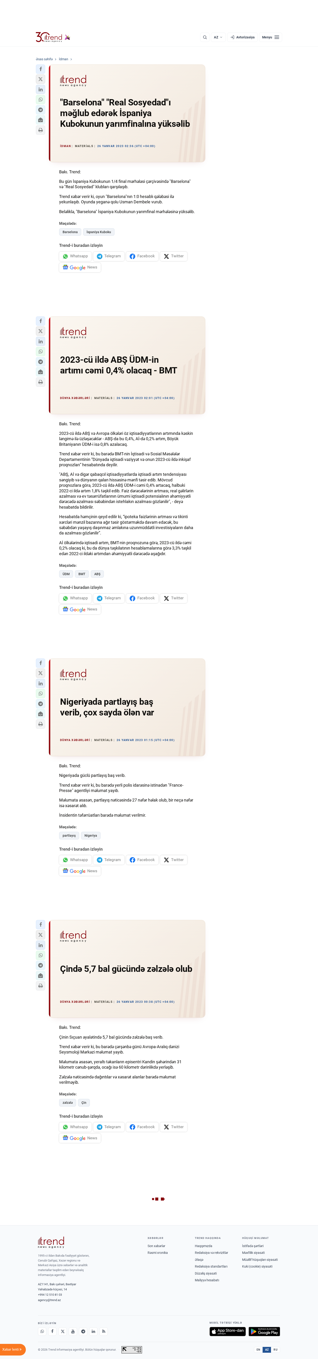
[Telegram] (83, 1331)
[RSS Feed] (103, 1331)
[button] (40, 69)
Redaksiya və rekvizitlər (211, 1253)
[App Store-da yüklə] (228, 1331)
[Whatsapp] (42, 1331)
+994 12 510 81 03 (50, 1294)
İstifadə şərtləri (253, 1246)
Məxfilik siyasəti (253, 1253)
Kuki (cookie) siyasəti (257, 1266)
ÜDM (66, 574)
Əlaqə (199, 1260)
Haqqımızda (203, 1246)
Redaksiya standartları (211, 1266)
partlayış (69, 835)
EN (258, 1349)
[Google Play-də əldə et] (264, 1331)
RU (275, 1349)
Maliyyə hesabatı (207, 1280)
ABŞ (97, 574)
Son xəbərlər (156, 1246)
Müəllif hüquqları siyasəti (260, 1260)
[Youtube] (73, 1331)
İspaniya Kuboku (99, 232)
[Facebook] (52, 1331)
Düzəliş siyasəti (206, 1273)
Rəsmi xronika (158, 1253)
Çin (83, 1102)
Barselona (70, 232)
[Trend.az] (53, 37)
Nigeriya (91, 835)
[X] (62, 1331)
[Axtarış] (205, 37)
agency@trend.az (49, 1300)
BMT (81, 574)
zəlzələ (68, 1102)
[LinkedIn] (93, 1331)
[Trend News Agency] (51, 1242)
